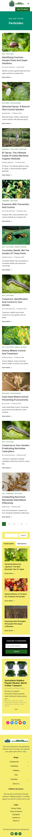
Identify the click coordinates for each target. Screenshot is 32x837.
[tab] (9, 543)
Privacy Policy (16, 808)
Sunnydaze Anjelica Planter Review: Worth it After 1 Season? (16, 683)
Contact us (16, 817)
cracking (8, 700)
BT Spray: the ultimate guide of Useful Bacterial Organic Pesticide (15, 155)
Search (23, 535)
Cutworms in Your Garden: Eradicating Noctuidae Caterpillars (16, 448)
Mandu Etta (7, 113)
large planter (16, 702)
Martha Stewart (8, 257)
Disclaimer (16, 814)
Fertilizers (14, 149)
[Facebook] (12, 833)
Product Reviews (20, 247)
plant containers (9, 704)
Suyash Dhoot (10, 688)
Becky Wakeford (8, 162)
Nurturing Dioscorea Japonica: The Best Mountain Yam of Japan (14, 566)
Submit (16, 651)
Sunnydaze (16, 704)
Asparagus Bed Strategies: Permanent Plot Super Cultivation (15, 623)
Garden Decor (8, 702)
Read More (7, 77)
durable (21, 700)
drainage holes (14, 700)
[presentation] (16, 42)
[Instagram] (20, 833)
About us (16, 784)
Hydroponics (14, 762)
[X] (16, 833)
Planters (22, 688)
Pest (3, 54)
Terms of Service (16, 811)
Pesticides (10, 54)
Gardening (5, 149)
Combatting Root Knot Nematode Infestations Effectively (14, 500)
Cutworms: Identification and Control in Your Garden (15, 302)
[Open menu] (28, 3)
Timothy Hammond (9, 67)
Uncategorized (15, 103)
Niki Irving (6, 506)
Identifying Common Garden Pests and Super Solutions (15, 60)
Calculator (14, 779)
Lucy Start (7, 403)
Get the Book (22, 9)
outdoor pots (23, 702)
